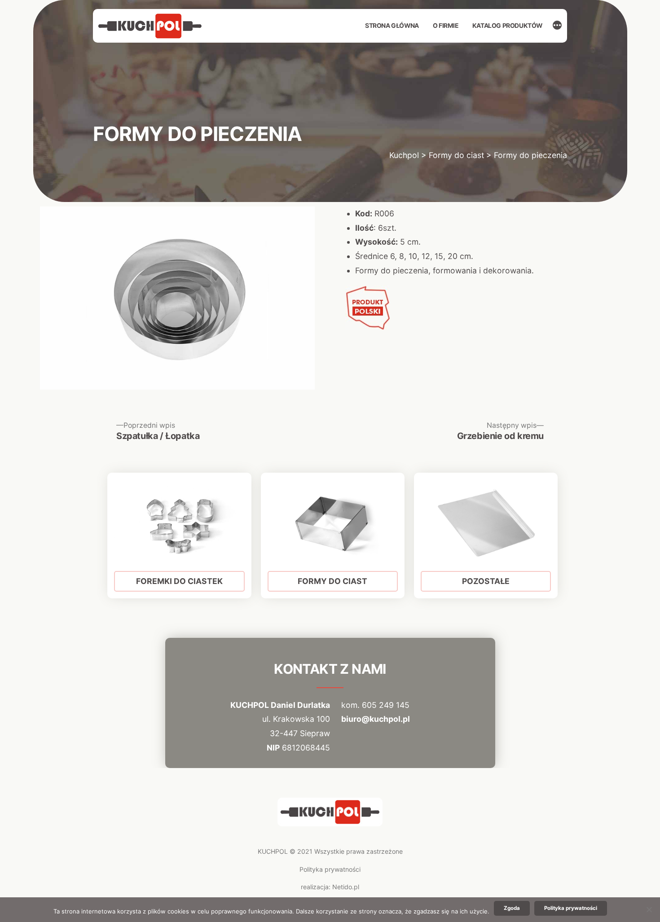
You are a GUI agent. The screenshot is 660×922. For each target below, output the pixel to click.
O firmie (445, 25)
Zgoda (512, 908)
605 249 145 (385, 705)
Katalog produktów (507, 25)
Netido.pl (345, 887)
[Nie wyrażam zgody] (648, 909)
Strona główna (392, 25)
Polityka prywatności (330, 869)
